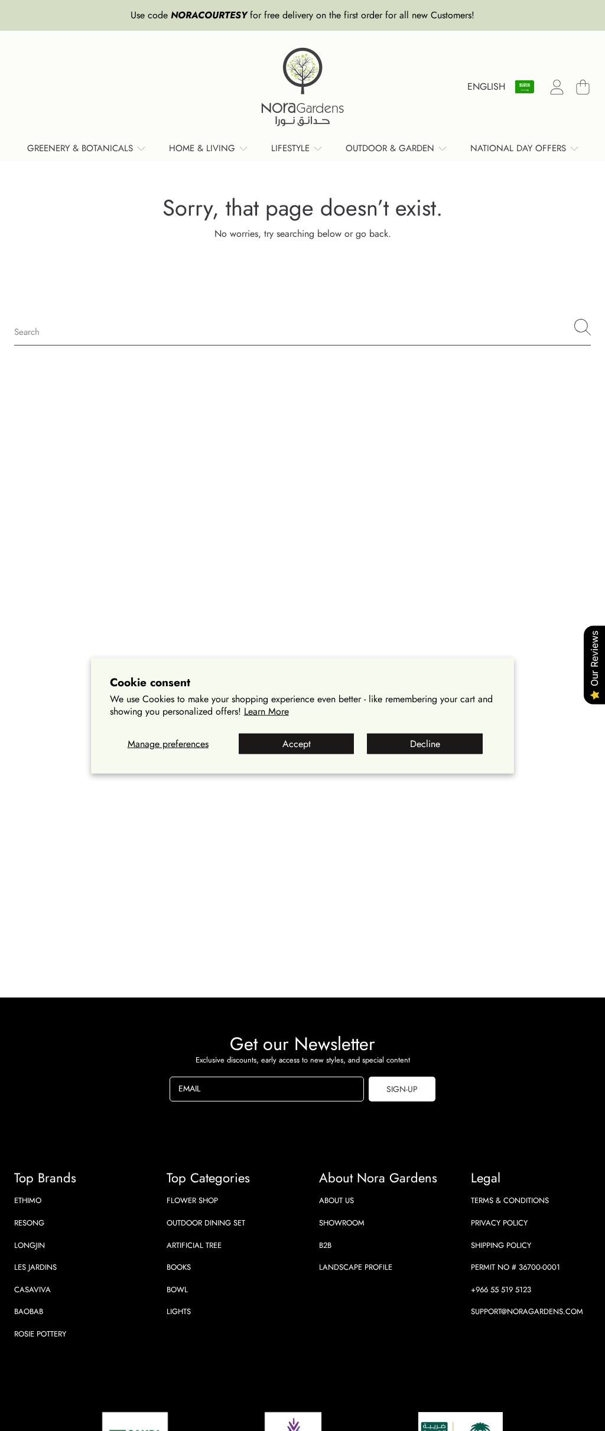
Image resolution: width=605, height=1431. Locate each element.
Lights (179, 1311)
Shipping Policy (501, 1245)
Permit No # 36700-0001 (515, 1267)
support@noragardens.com (527, 1311)
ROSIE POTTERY (40, 1333)
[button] (583, 87)
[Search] (582, 327)
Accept (296, 744)
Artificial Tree (194, 1245)
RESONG (29, 1222)
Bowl (177, 1289)
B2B (325, 1245)
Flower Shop (192, 1200)
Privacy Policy (499, 1222)
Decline (425, 744)
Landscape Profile (355, 1267)
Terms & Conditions (510, 1200)
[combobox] (302, 327)
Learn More (266, 711)
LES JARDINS (35, 1267)
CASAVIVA (32, 1289)
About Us (336, 1200)
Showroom (342, 1222)
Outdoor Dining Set (206, 1222)
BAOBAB (28, 1311)
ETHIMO (27, 1200)
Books (179, 1267)
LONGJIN (29, 1245)
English (486, 86)
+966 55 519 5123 (501, 1289)
